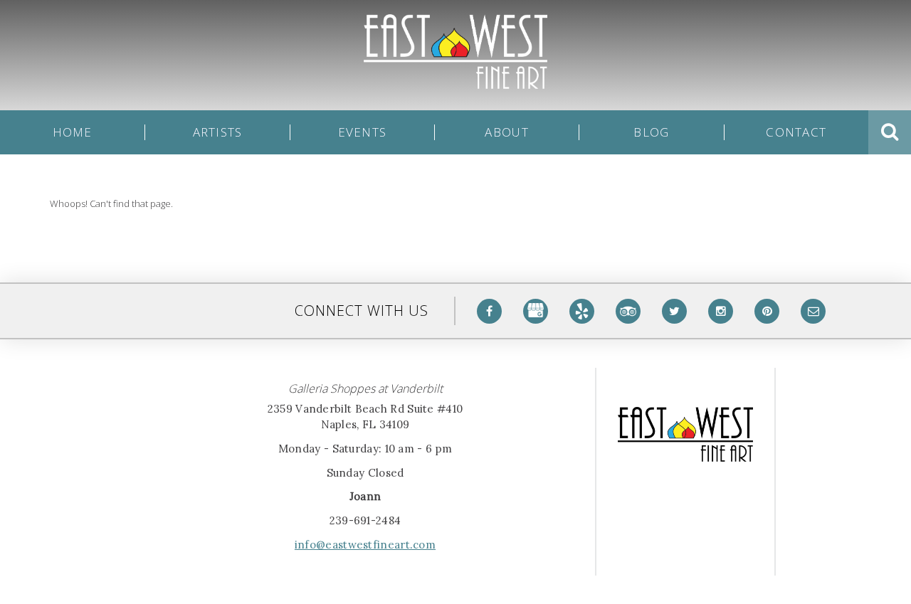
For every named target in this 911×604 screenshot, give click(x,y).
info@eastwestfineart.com (365, 544)
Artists (218, 132)
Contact (796, 132)
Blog (651, 132)
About (506, 132)
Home (73, 132)
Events (362, 132)
